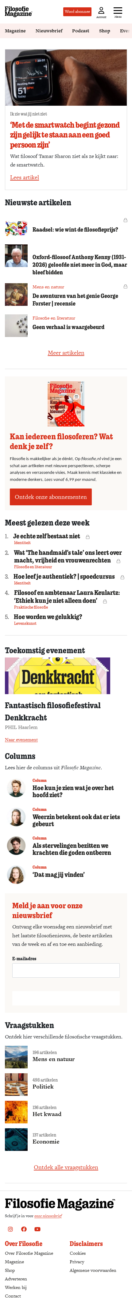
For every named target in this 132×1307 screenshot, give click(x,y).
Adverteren (16, 1279)
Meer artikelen (66, 353)
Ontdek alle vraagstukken (66, 1167)
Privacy (77, 1261)
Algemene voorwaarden (93, 1270)
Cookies (78, 1253)
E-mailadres (24, 958)
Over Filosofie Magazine (29, 1253)
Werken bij (16, 1287)
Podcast (80, 30)
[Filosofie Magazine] (19, 11)
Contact (13, 1296)
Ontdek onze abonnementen (51, 497)
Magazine (15, 30)
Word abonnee (77, 11)
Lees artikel (24, 177)
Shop (104, 30)
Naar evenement (21, 739)
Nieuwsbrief (49, 30)
